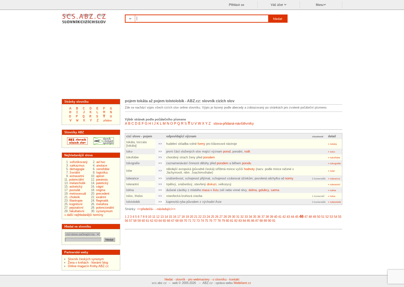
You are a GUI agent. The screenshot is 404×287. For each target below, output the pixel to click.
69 (181, 220)
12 (157, 216)
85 (248, 220)
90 (269, 220)
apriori (100, 176)
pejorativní (76, 207)
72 (193, 220)
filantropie (76, 200)
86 (252, 220)
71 (189, 220)
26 (216, 216)
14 (166, 216)
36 (258, 216)
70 (185, 220)
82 (236, 220)
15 (170, 216)
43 (288, 216)
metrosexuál (77, 193)
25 (212, 216)
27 (221, 216)
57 (130, 220)
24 (208, 216)
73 (198, 220)
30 (233, 216)
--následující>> (165, 209)
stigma (100, 190)
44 (292, 216)
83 (240, 220)
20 (191, 216)
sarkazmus (77, 165)
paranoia (102, 179)
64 (160, 220)
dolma (253, 190)
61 (147, 220)
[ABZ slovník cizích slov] (84, 24)
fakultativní (76, 211)
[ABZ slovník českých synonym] (102, 143)
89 (265, 220)
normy (289, 178)
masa (205, 190)
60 (143, 220)
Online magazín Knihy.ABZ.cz (88, 266)
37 (263, 216)
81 (231, 220)
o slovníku (220, 279)
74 (202, 220)
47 (306, 216)
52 (327, 216)
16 (174, 216)
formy (201, 143)
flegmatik (102, 200)
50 (318, 216)
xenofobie (102, 169)
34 (250, 216)
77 (214, 220)
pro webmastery (199, 279)
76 (210, 220)
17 (178, 216)
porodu (246, 163)
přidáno (107, 120)
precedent (102, 193)
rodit (247, 151)
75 (206, 220)
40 (275, 216)
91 (273, 220)
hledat (277, 19)
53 (331, 216)
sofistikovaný (79, 162)
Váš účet (277, 5)
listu (216, 190)
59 (139, 220)
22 (200, 216)
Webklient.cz (242, 283)
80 (227, 220)
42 (284, 216)
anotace (101, 165)
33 (246, 216)
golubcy (264, 190)
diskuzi (211, 184)
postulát (74, 190)
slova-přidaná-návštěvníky (234, 123)
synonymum (104, 211)
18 (183, 216)
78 (219, 220)
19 (187, 216)
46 (301, 216)
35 (254, 216)
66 (168, 220)
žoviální (75, 172)
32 (242, 216)
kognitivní (76, 204)
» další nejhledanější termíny (83, 215)
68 (177, 220)
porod (227, 151)
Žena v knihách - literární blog (88, 262)
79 (223, 220)
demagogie (77, 169)
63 (156, 220)
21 (195, 216)
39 (271, 216)
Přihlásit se (236, 5)
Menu (319, 5)
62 (151, 220)
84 (244, 220)
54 (335, 216)
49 (314, 216)
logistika (102, 172)
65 (164, 220)
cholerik (74, 197)
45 (296, 216)
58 (135, 220)
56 (126, 220)
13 (162, 216)
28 (225, 216)
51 (323, 216)
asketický (76, 186)
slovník (180, 279)
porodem (209, 157)
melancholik (77, 183)
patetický (102, 183)
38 (267, 216)
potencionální (105, 207)
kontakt (234, 279)
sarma (275, 190)
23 (204, 216)
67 (172, 220)
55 (339, 216)
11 (153, 216)
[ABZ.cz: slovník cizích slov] (76, 143)
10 (149, 216)
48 (310, 216)
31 (237, 216)
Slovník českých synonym (86, 259)
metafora (102, 204)
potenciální (76, 179)
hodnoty (249, 169)
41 (279, 216)
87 (257, 220)
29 (229, 216)
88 (261, 220)
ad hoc (100, 162)
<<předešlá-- (145, 209)
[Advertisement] (202, 62)
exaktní (101, 197)
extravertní (77, 176)
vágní (100, 186)
